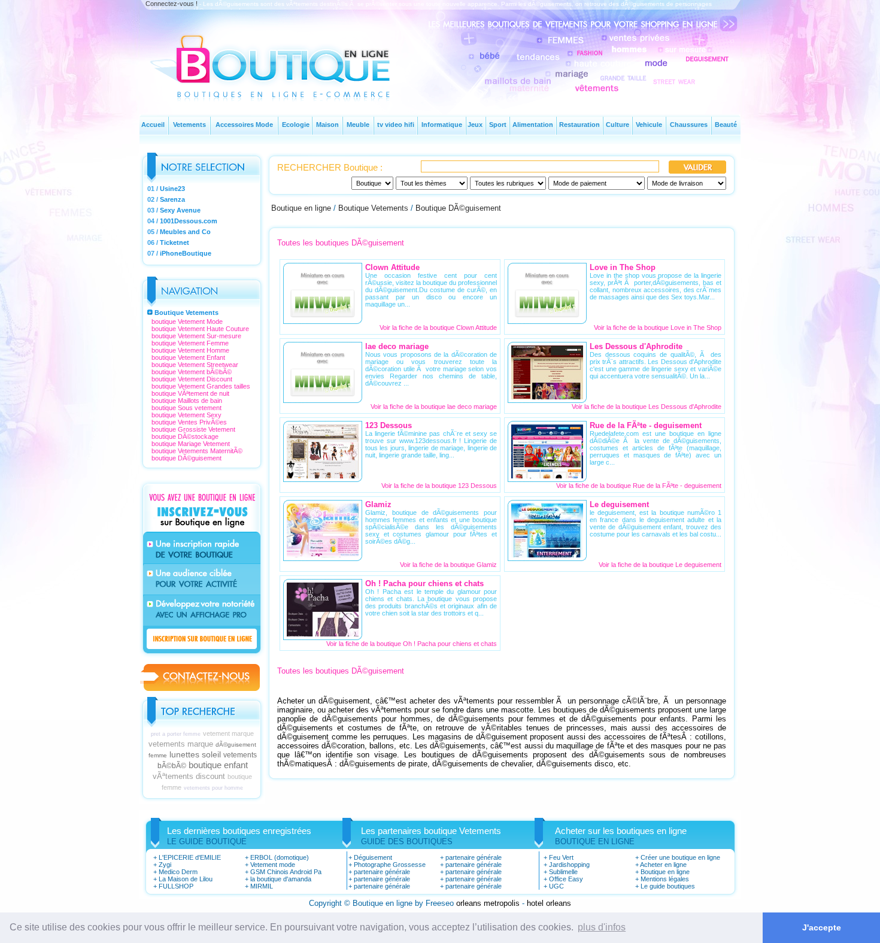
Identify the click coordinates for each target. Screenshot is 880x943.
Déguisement (373, 857)
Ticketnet (174, 242)
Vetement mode (272, 864)
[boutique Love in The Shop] (547, 317)
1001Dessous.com (188, 221)
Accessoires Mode (244, 124)
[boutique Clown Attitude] (323, 317)
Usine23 (172, 188)
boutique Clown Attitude (463, 327)
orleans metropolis (488, 903)
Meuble (358, 124)
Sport (497, 124)
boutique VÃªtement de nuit (190, 393)
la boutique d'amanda (280, 879)
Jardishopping (569, 864)
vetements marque (180, 743)
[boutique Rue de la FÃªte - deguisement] (547, 475)
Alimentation (532, 124)
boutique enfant (218, 765)
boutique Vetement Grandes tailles (200, 386)
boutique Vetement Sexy (186, 415)
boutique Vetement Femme (190, 343)
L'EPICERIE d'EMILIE (190, 857)
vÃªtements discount (189, 776)
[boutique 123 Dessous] (323, 475)
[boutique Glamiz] (323, 554)
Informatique (441, 124)
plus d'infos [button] (602, 927)
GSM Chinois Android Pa (285, 871)
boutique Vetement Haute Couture (200, 328)
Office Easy (566, 879)
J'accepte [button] (821, 927)
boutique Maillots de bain (186, 400)
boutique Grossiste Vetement (193, 429)
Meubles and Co (185, 231)
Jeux (475, 124)
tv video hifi (395, 124)
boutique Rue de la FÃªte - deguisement (663, 485)
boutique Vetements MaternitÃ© (196, 450)
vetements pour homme (213, 788)
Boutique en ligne (301, 208)
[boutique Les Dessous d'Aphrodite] (547, 396)
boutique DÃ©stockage (185, 436)
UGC (556, 886)
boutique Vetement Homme (190, 350)
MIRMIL (261, 886)
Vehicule (649, 124)
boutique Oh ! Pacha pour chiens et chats (437, 643)
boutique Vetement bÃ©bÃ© (191, 371)
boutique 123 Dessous (464, 485)
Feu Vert (561, 857)
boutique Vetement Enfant (188, 357)
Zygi (165, 864)
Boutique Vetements (186, 312)
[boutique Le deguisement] (547, 554)
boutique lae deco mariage (459, 406)
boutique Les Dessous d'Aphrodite (671, 406)
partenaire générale (382, 871)
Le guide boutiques (668, 886)
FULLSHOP (176, 886)
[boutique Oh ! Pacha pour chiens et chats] (323, 633)
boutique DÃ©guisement (186, 458)
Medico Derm (178, 871)
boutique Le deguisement (685, 564)
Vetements (189, 124)
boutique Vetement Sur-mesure (196, 335)
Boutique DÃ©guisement (458, 208)
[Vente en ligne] (286, 87)
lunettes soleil (195, 754)
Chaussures (689, 124)
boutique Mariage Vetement (190, 443)
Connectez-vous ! (171, 3)
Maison (327, 124)
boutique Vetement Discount (191, 379)
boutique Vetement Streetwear (194, 364)
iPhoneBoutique (185, 253)
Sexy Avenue (180, 210)
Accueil (153, 124)
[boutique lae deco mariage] (323, 396)
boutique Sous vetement (186, 407)
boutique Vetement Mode (187, 321)
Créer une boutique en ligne (680, 857)
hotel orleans (549, 903)
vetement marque (228, 733)
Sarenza (172, 199)
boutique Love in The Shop (682, 327)
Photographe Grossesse (390, 864)
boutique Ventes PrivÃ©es (189, 422)
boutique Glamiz (473, 564)
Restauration (579, 124)
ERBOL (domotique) (279, 857)
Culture (617, 124)
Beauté (726, 124)
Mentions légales (665, 879)
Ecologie (295, 124)
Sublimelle (563, 871)
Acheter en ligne (663, 864)
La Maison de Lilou (186, 879)
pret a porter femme (176, 734)
